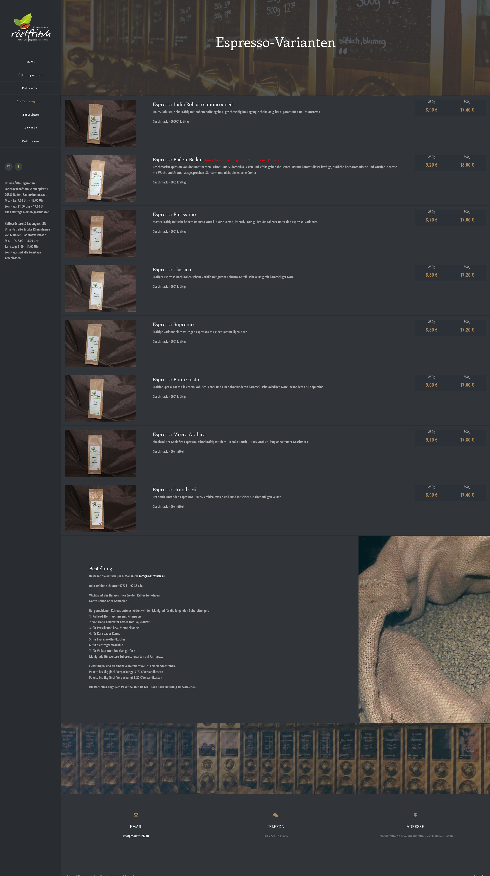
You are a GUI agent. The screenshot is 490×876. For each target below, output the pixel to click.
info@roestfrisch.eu (152, 576)
